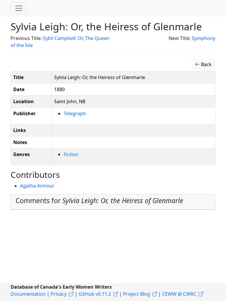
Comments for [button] (99, 200)
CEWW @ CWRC (179, 294)
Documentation (28, 294)
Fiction (71, 154)
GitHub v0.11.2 (95, 294)
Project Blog (136, 294)
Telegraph (75, 113)
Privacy (59, 294)
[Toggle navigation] (19, 8)
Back (206, 64)
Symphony (203, 38)
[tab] (113, 202)
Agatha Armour (37, 186)
